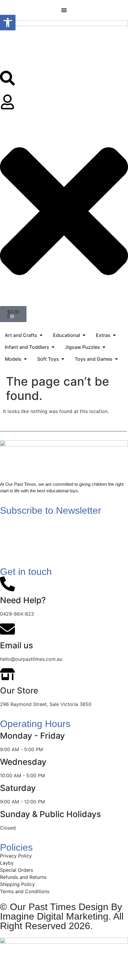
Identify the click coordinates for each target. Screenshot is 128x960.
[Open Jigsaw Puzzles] (104, 347)
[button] (7, 22)
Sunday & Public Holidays (50, 814)
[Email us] (7, 629)
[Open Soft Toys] (62, 358)
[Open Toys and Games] (116, 358)
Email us (16, 645)
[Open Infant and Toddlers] (53, 347)
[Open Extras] (114, 335)
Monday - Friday (32, 736)
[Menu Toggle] (64, 10)
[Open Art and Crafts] (41, 335)
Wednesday (23, 762)
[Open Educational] (84, 335)
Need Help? (23, 600)
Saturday (18, 788)
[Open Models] (25, 358)
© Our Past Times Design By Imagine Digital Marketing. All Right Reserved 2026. (62, 916)
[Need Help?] (7, 583)
